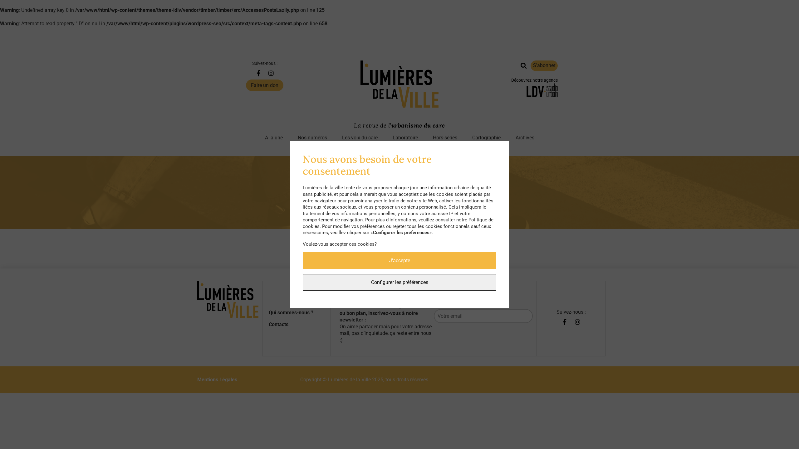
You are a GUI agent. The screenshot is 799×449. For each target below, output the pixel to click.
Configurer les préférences (399, 282)
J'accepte (399, 260)
